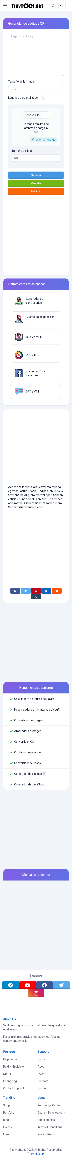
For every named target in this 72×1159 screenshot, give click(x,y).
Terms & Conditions (50, 1127)
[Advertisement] (36, 233)
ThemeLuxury (35, 1153)
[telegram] (10, 985)
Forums (8, 1134)
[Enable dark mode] (62, 5)
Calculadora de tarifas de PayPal (34, 698)
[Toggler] (5, 5)
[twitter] (61, 985)
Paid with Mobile (13, 1066)
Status (7, 1073)
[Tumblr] (36, 596)
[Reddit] (57, 591)
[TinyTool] (27, 5)
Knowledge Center (49, 1105)
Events (7, 1127)
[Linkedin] (46, 591)
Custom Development (51, 1112)
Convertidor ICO (24, 741)
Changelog (10, 1081)
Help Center (10, 1059)
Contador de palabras (27, 752)
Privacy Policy (46, 1134)
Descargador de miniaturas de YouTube (38, 709)
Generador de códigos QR (30, 773)
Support (43, 1081)
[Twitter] (26, 591)
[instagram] (36, 993)
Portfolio (8, 1112)
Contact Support (13, 1088)
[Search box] (53, 5)
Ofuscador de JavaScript (30, 784)
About (41, 1066)
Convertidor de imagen (28, 720)
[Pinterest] (36, 591)
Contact (43, 1088)
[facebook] (44, 985)
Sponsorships (46, 1119)
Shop (6, 1105)
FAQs (41, 1073)
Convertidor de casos (27, 763)
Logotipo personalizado (23, 97)
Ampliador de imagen (27, 731)
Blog (6, 1119)
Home (41, 1059)
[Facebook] (15, 591)
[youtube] (27, 985)
